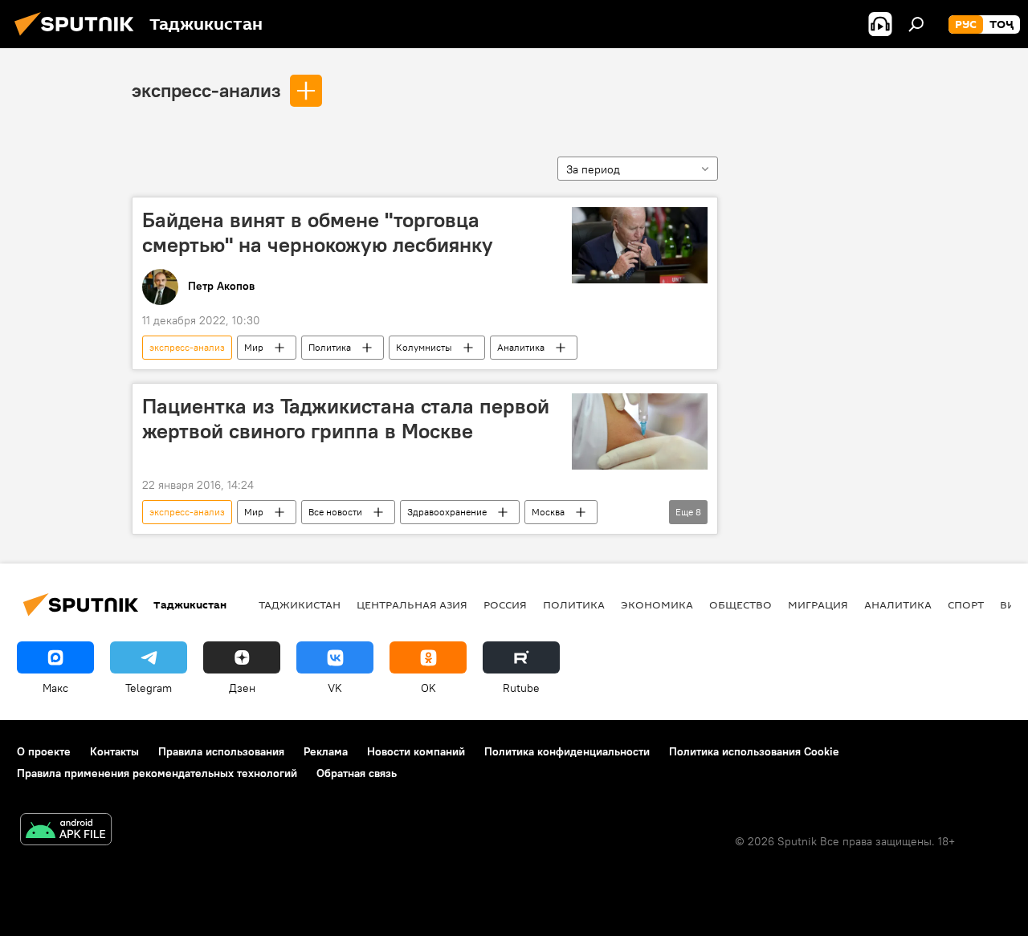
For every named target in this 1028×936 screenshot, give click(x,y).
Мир (253, 347)
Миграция (818, 604)
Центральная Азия (412, 604)
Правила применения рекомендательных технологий (157, 773)
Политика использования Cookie (754, 751)
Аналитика (521, 347)
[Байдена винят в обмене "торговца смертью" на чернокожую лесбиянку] (640, 245)
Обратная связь (356, 773)
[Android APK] (65, 831)
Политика (329, 347)
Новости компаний (416, 751)
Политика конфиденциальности (567, 751)
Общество (740, 604)
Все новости (335, 512)
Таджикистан (300, 604)
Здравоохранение (447, 512)
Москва (548, 512)
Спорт (966, 604)
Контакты (114, 751)
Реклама (326, 751)
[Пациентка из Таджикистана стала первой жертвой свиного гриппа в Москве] (640, 431)
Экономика (657, 604)
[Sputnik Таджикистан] (78, 38)
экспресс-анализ (206, 90)
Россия (505, 604)
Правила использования (221, 751)
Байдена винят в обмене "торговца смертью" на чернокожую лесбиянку (317, 232)
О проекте (44, 751)
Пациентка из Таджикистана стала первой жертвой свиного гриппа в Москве (345, 418)
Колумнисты (424, 347)
